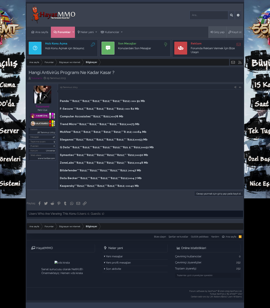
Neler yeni (87, 32)
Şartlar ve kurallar (178, 236)
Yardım (215, 236)
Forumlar (64, 32)
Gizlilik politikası (199, 236)
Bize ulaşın (160, 236)
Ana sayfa (41, 32)
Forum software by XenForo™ (215, 291)
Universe (50, 150)
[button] (73, 32)
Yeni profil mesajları (118, 262)
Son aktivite (113, 269)
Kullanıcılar (112, 32)
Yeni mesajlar (114, 256)
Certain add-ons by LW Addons (216, 297)
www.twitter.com (46, 158)
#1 (240, 87)
